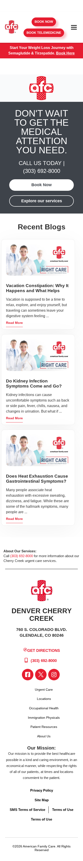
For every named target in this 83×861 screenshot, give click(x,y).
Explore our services (41, 201)
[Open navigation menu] (73, 27)
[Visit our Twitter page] (41, 674)
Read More (14, 323)
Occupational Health (44, 708)
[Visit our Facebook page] (27, 674)
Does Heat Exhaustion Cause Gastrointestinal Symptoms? (37, 479)
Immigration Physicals (44, 717)
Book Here (65, 53)
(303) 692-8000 (41, 171)
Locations (44, 699)
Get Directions (43, 650)
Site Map (42, 800)
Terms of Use (62, 810)
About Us (43, 736)
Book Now (44, 21)
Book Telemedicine (44, 32)
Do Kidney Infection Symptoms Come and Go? (34, 383)
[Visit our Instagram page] (54, 674)
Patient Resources (43, 727)
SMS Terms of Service (27, 810)
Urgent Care (44, 689)
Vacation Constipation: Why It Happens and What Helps (37, 288)
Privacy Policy (41, 790)
